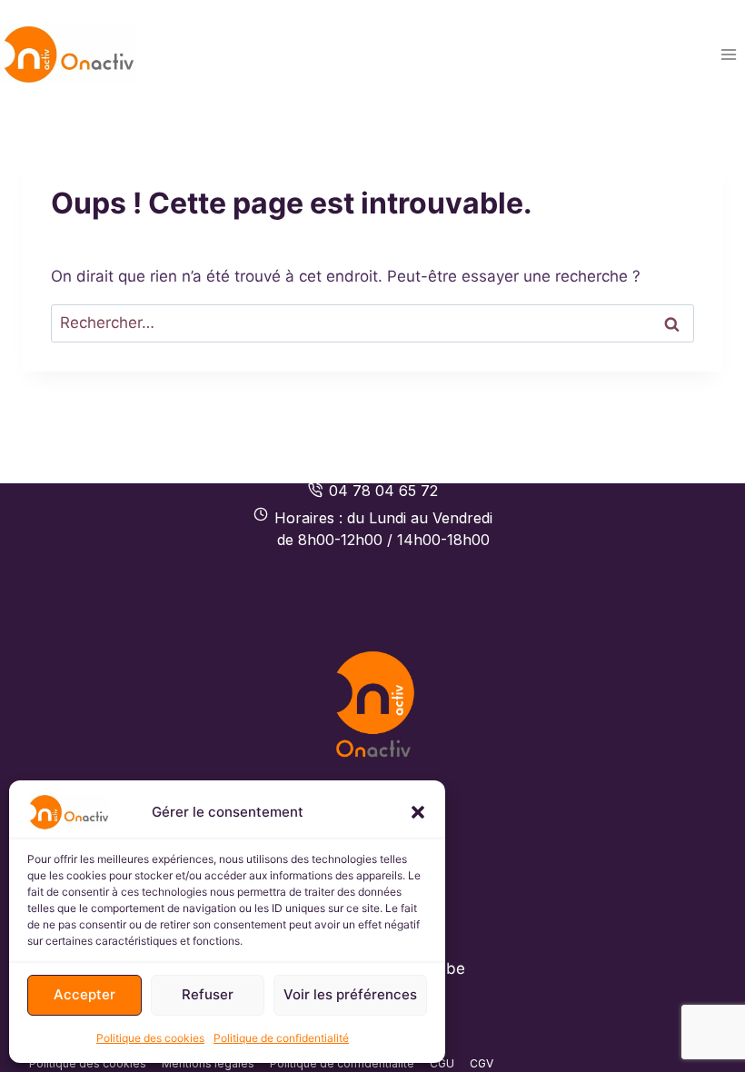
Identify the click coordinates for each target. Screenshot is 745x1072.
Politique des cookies (150, 1038)
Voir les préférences (350, 994)
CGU (442, 1063)
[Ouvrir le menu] (728, 54)
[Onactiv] (373, 704)
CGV (481, 1063)
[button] (418, 812)
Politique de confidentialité (281, 1038)
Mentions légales (208, 1063)
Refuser (207, 994)
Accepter (84, 994)
